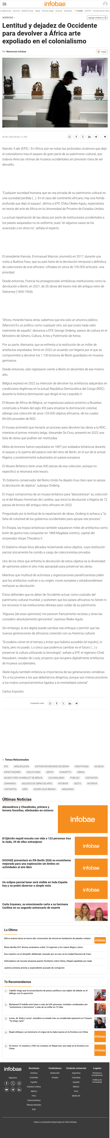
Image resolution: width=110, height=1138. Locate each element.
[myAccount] (105, 4)
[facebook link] (6, 1083)
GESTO (77, 783)
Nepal (33, 11)
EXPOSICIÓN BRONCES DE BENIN (52, 766)
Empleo (55, 1077)
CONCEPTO (65, 772)
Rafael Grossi (23, 11)
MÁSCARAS (68, 789)
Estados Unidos (34, 1087)
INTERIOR (63, 783)
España (34, 1082)
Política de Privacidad (97, 1081)
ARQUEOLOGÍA (21, 766)
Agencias (7, 17)
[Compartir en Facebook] (76, 136)
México (34, 1091)
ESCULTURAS (33, 772)
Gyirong (12, 11)
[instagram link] (19, 1083)
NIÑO (25, 789)
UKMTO (83, 11)
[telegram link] (13, 1089)
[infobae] (55, 4)
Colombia (34, 1077)
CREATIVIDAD (82, 766)
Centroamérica (34, 1100)
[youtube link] (6, 1089)
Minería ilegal (44, 11)
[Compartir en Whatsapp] (69, 136)
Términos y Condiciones (97, 1074)
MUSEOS (99, 766)
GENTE (49, 772)
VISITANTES (91, 777)
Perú (34, 1096)
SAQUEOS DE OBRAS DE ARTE (37, 783)
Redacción (55, 1073)
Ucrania (54, 11)
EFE (6, 766)
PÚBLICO (74, 777)
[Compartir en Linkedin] (89, 136)
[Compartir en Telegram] (96, 136)
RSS (34, 1109)
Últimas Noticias (34, 1105)
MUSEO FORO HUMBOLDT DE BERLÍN (23, 777)
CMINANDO (10, 783)
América (34, 1073)
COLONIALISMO (56, 777)
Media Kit (76, 1096)
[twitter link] (13, 1083)
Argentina (76, 1073)
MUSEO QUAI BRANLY (45, 789)
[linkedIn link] (19, 1089)
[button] (4, 4)
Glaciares (64, 11)
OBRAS (80, 772)
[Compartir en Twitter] (83, 136)
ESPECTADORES (12, 772)
